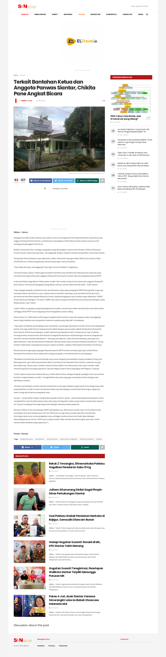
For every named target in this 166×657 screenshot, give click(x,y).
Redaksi (40, 646)
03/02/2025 (54, 497)
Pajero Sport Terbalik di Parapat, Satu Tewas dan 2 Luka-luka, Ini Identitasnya (133, 153)
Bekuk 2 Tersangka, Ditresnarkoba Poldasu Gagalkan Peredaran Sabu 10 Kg (77, 465)
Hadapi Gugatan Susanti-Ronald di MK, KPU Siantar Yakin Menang (74, 544)
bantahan (39, 439)
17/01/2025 (54, 524)
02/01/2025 (54, 608)
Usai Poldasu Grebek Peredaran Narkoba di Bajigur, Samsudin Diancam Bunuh (77, 518)
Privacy (51, 646)
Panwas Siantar (87, 439)
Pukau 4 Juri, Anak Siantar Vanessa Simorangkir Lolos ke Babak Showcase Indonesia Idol (74, 600)
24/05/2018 (40, 101)
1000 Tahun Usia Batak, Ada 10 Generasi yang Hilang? (125, 117)
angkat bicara (26, 439)
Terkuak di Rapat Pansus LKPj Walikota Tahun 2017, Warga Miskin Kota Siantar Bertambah (133, 176)
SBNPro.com (26, 101)
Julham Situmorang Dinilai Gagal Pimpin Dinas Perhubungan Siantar (75, 491)
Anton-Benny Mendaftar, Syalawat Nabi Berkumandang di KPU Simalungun (134, 187)
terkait (99, 439)
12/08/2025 (54, 471)
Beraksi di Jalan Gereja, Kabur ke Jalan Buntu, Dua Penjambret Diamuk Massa (133, 164)
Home (16, 75)
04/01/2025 (54, 580)
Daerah (23, 75)
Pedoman (63, 646)
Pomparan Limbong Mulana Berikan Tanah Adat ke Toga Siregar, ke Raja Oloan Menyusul (135, 142)
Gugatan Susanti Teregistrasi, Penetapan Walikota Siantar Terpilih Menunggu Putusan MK (76, 572)
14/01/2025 (54, 550)
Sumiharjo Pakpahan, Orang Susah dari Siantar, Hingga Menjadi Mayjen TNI (133, 130)
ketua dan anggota (68, 439)
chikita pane (52, 439)
